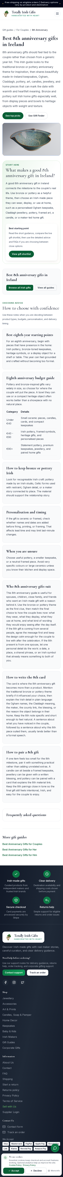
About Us (8, 1062)
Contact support (14, 972)
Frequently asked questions (26, 815)
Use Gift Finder (36, 115)
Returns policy (10, 1090)
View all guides (46, 287)
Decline (37, 1170)
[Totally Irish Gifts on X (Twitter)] (23, 982)
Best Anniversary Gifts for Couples (22, 844)
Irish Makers (9, 1036)
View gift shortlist (21, 254)
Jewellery (8, 998)
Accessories (9, 1003)
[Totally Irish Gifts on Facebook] (5, 982)
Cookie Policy (15, 1165)
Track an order (38, 972)
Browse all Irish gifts (20, 287)
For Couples (23, 30)
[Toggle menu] (57, 13)
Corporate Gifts (11, 1047)
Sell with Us (9, 1106)
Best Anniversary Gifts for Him (19, 855)
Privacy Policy (10, 1095)
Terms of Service (12, 1101)
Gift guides (7, 30)
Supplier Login (10, 1112)
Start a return (10, 1084)
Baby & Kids (9, 1031)
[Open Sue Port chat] (55, 1148)
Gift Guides (8, 1042)
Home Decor (9, 1020)
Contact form (15, 1126)
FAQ (4, 1073)
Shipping (7, 1079)
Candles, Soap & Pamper (16, 1014)
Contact (6, 1068)
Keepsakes (8, 1025)
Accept (15, 1170)
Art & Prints (9, 1009)
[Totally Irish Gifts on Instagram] (14, 982)
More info (55, 1171)
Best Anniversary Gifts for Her (19, 849)
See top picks (13, 115)
